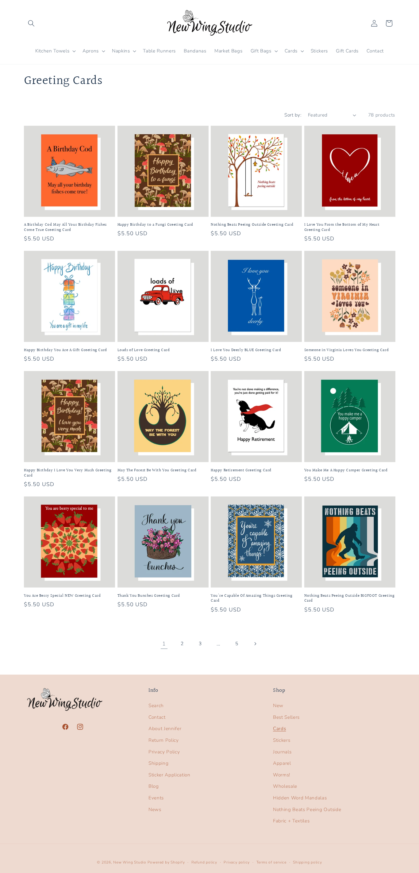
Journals (282, 752)
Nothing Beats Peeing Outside (307, 809)
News (154, 809)
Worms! (281, 775)
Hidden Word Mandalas (300, 798)
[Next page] (255, 643)
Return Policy (163, 740)
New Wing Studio (129, 862)
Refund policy (204, 862)
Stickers (281, 740)
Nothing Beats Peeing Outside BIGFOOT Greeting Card (349, 598)
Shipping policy (307, 862)
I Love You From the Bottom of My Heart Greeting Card (342, 227)
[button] (31, 23)
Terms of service (271, 862)
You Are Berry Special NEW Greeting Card (62, 596)
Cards (279, 728)
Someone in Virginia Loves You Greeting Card (346, 350)
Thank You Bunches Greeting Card (148, 596)
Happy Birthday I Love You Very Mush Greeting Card (67, 473)
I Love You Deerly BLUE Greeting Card (246, 350)
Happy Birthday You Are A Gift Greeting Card (65, 350)
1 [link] (164, 643)
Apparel (282, 763)
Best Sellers (286, 717)
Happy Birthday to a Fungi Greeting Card (155, 225)
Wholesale (285, 786)
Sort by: (292, 115)
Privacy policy (237, 862)
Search (156, 705)
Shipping (158, 763)
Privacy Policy (164, 752)
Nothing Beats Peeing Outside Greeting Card (252, 225)
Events (156, 798)
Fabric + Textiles (291, 820)
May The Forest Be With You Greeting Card (157, 470)
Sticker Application (169, 775)
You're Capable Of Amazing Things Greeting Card (252, 598)
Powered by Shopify (166, 862)
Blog (153, 786)
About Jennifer (164, 728)
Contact (157, 717)
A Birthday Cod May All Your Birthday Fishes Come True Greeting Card (65, 227)
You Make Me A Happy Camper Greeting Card (346, 470)
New (278, 705)
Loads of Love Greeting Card (143, 350)
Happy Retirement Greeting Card (241, 470)
